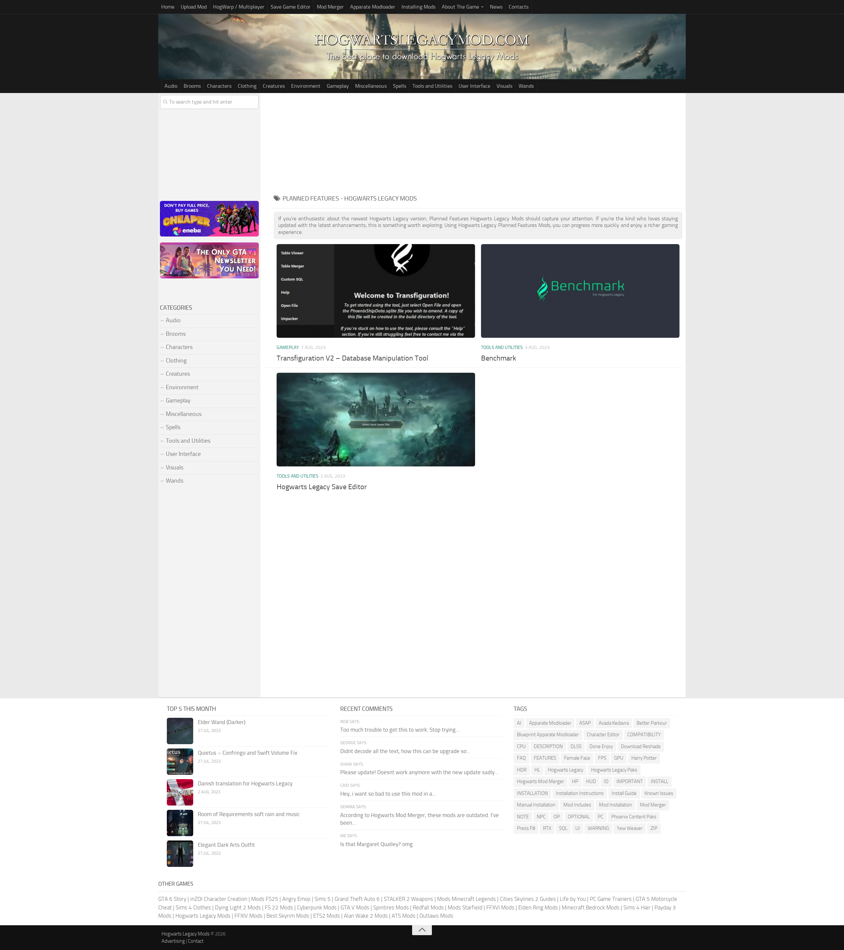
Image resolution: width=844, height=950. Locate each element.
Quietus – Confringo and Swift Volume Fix (247, 752)
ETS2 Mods (326, 915)
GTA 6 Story (172, 899)
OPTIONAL (579, 817)
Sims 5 (323, 899)
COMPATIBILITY (644, 735)
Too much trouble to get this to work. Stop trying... (400, 729)
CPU (521, 746)
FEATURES (545, 758)
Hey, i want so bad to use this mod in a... (388, 793)
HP (575, 781)
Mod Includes (577, 805)
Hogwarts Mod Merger (540, 781)
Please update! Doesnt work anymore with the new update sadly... (419, 772)
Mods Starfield (465, 907)
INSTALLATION (532, 793)
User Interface (474, 86)
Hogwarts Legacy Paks (614, 770)
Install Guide (624, 793)
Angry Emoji (296, 899)
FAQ (521, 758)
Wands (526, 86)
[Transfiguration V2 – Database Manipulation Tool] (376, 290)
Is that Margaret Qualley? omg (376, 844)
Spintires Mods (391, 907)
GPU (618, 758)
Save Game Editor (291, 7)
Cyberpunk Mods (317, 907)
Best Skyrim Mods (287, 915)
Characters (219, 86)
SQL (563, 828)
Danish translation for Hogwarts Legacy (245, 783)
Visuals (504, 86)
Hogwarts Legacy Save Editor (322, 487)
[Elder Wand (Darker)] (180, 731)
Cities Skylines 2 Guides (528, 899)
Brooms (192, 86)
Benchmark (498, 358)
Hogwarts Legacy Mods (202, 915)
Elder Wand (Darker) (221, 722)
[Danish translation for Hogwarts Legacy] (180, 792)
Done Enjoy (601, 746)
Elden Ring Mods (538, 907)
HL (537, 770)
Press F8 (526, 828)
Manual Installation (536, 805)
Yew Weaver (630, 828)
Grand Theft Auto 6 (357, 899)
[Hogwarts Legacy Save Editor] (376, 419)
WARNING (598, 828)
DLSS (576, 746)
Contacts (518, 7)
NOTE (523, 817)
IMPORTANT (630, 781)
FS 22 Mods (279, 907)
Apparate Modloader (372, 7)
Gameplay (338, 86)
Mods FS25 (264, 899)
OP (557, 817)
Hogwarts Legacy (565, 770)
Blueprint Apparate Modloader (548, 735)
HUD (591, 781)
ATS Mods (403, 915)
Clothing (247, 86)
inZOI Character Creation (218, 899)
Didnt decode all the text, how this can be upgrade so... (405, 751)
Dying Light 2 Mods (238, 907)
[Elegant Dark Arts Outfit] (180, 853)
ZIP (653, 828)
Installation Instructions (580, 793)
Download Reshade (641, 746)
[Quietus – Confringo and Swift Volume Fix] (180, 761)
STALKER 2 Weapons (408, 899)
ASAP (585, 723)
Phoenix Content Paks (633, 817)
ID (606, 781)
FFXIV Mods (248, 915)
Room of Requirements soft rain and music (249, 814)
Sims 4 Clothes (193, 907)
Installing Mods (419, 7)
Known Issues (659, 793)
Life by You (573, 899)
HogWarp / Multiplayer (238, 7)
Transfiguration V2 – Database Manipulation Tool (352, 358)
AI (519, 723)
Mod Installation (615, 805)
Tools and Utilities (432, 86)
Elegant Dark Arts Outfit (226, 844)
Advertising (173, 941)
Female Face (577, 758)
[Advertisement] (478, 142)
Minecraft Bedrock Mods (590, 907)
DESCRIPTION (548, 746)
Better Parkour (652, 723)
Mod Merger (330, 7)
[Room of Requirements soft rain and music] (180, 823)
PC (600, 817)
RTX (547, 828)
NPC (541, 817)
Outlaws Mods (436, 915)
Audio (171, 86)
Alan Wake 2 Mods (366, 915)
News (496, 7)
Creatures (274, 86)
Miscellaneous (371, 86)
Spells (399, 86)
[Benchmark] (580, 290)
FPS (602, 758)
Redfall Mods (428, 907)
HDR (522, 770)
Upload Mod (194, 7)
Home (167, 7)
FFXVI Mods (500, 907)
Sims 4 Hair (636, 907)
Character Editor (603, 735)
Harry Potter (644, 758)
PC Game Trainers (611, 899)
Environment (305, 86)
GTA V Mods (355, 907)
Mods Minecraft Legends (466, 899)
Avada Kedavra (614, 723)
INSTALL (659, 781)
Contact (195, 941)
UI (577, 828)
